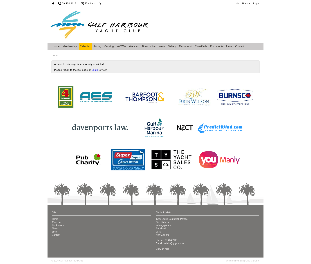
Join (236, 3)
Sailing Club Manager (249, 261)
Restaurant (185, 46)
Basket (246, 3)
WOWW (121, 46)
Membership (70, 46)
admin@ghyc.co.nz (174, 243)
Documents (216, 46)
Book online (149, 46)
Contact (239, 46)
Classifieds (201, 46)
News (162, 46)
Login (256, 3)
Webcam (134, 46)
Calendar (85, 46)
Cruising (109, 46)
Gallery (172, 46)
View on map (162, 249)
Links (229, 46)
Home (56, 46)
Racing (97, 46)
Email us (90, 3)
